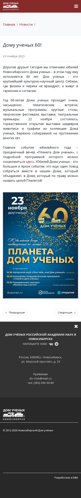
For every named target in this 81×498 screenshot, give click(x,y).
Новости (26, 24)
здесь (30, 161)
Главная (9, 24)
